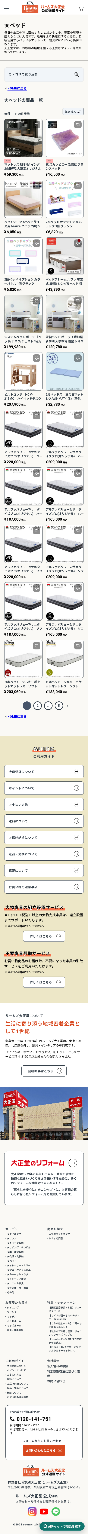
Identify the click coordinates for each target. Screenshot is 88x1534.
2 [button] (37, 705)
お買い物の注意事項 (23, 887)
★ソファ (11, 1238)
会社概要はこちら (41, 1071)
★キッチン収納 (15, 1243)
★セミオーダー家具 (17, 1288)
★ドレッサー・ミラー (19, 1265)
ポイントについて (21, 788)
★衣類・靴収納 (15, 1256)
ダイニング (13, 1307)
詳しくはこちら (41, 936)
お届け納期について (23, 837)
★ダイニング (14, 1234)
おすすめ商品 (56, 1238)
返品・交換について (23, 854)
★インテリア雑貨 (16, 1279)
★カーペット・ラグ (17, 1274)
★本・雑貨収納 (15, 1252)
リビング (11, 1312)
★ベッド (11, 1261)
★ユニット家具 (15, 1283)
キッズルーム (14, 1325)
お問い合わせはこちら (41, 1450)
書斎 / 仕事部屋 (15, 1330)
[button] (67, 705)
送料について (18, 821)
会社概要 (53, 1361)
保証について (18, 870)
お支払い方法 (18, 804)
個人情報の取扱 (57, 1366)
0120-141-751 (34, 1419)
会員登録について (21, 772)
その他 (10, 1292)
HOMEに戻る (17, 88)
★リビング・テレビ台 (19, 1247)
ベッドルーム (14, 1321)
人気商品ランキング (59, 1234)
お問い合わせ (56, 1381)
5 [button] (59, 705)
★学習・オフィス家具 (19, 1270)
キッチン (11, 1316)
